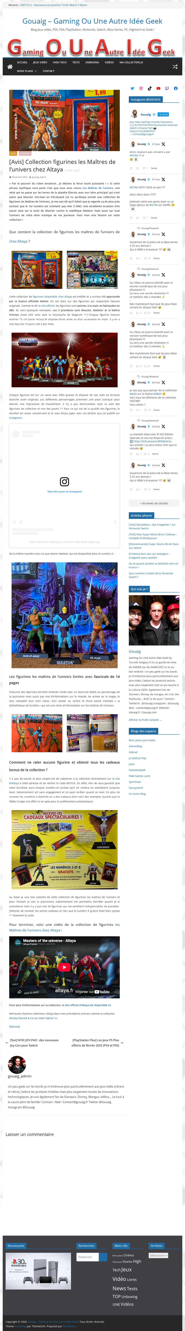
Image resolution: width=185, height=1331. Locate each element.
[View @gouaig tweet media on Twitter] (136, 159)
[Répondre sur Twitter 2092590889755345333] (132, 410)
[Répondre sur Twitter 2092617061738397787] (132, 258)
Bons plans (25, 71)
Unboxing (92, 62)
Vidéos (109, 62)
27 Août (156, 144)
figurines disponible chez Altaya (52, 296)
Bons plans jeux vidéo (142, 740)
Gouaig (141, 144)
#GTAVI (134, 155)
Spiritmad (135, 782)
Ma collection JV (131, 62)
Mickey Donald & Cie (21, 1018)
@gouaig (14, 1026)
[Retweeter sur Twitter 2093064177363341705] (138, 218)
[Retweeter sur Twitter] (138, 228)
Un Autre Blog (137, 793)
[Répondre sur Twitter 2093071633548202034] (132, 168)
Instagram (15, 417)
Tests (76, 62)
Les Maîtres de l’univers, (98, 188)
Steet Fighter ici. (48, 1018)
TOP (117, 1296)
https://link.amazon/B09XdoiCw (152, 441)
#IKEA (133, 394)
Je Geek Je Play (137, 758)
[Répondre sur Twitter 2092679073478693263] (132, 313)
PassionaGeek (137, 770)
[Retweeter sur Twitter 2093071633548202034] (138, 168)
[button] (35, 71)
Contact (48, 71)
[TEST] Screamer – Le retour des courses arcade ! (50, 5)
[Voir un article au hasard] (175, 66)
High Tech (60, 62)
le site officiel (46, 305)
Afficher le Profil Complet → (145, 720)
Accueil (22, 62)
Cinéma (129, 1255)
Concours (117, 1261)
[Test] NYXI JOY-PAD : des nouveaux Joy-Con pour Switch (34, 1042)
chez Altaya (18, 241)
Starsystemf (136, 788)
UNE (116, 1304)
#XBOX (158, 394)
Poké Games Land (139, 776)
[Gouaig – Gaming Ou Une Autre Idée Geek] (10, 66)
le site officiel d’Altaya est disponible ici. (86, 1005)
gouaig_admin (39, 177)
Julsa (132, 764)
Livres (132, 1279)
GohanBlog (135, 746)
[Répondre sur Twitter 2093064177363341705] (132, 218)
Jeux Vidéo (40, 62)
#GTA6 (154, 205)
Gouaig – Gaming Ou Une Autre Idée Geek (92, 21)
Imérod (133, 752)
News (13, 153)
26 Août (156, 234)
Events (127, 1261)
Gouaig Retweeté (150, 228)
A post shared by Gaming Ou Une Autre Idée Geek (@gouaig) (64, 541)
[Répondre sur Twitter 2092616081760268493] (132, 454)
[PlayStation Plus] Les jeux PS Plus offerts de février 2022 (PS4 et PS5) (95, 1042)
